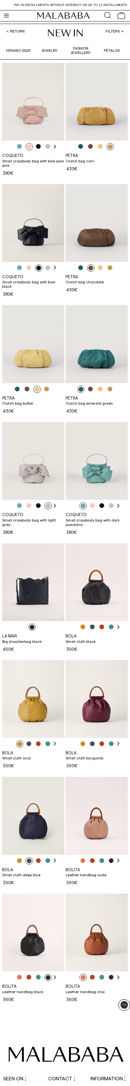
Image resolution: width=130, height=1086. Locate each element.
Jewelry (49, 50)
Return (17, 31)
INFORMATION (107, 1078)
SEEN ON (13, 1078)
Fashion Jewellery (80, 50)
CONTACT (60, 1078)
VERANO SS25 (18, 50)
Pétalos (112, 50)
